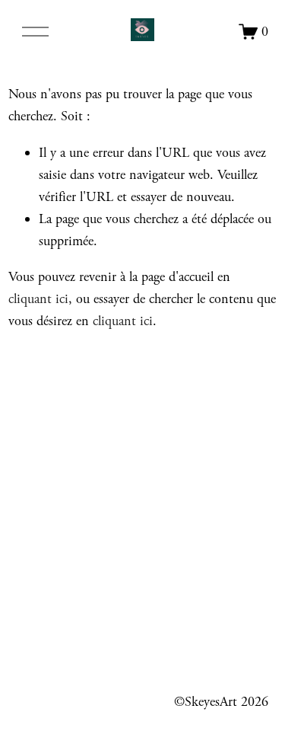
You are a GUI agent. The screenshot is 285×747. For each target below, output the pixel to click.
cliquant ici (38, 299)
